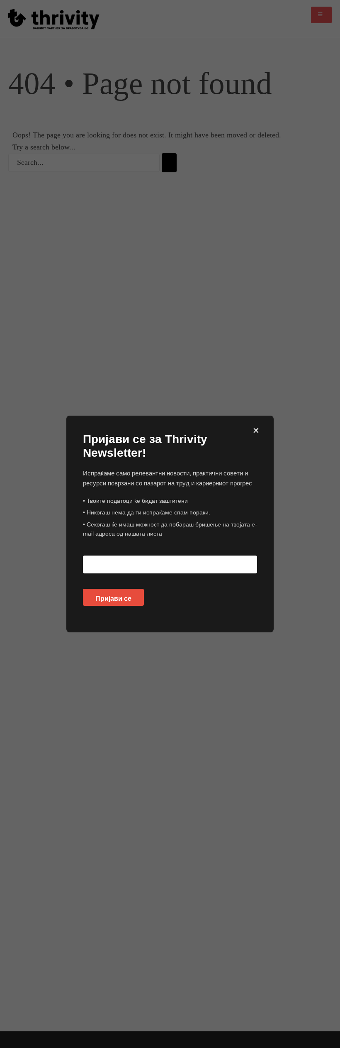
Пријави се (113, 598)
